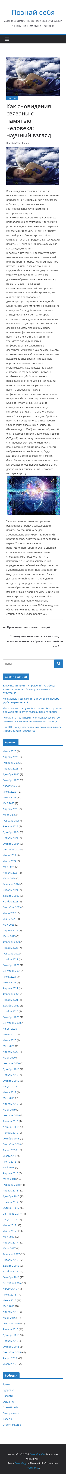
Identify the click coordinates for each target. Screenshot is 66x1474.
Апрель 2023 (10, 930)
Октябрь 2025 (11, 780)
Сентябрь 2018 (12, 1144)
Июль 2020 (9, 1034)
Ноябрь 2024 (10, 838)
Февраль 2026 (11, 762)
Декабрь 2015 (11, 1335)
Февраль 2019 (11, 1115)
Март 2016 (9, 1317)
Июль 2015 (9, 1364)
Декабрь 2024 (11, 832)
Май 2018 (8, 1167)
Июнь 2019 (9, 1092)
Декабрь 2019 (11, 1069)
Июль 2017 (9, 1225)
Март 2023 (9, 936)
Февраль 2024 (11, 884)
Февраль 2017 (11, 1254)
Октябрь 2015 (11, 1346)
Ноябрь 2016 (10, 1271)
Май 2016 (8, 1306)
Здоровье (8, 1390)
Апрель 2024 (10, 872)
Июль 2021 (9, 976)
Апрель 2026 (10, 757)
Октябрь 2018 (11, 1138)
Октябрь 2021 (11, 965)
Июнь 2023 (9, 918)
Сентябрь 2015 (12, 1352)
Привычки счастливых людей (28, 627)
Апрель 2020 (10, 1051)
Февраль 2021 (11, 994)
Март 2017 (9, 1248)
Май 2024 (8, 866)
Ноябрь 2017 (10, 1202)
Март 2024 (9, 878)
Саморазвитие (11, 1413)
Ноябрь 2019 (10, 1075)
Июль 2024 (9, 855)
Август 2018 (10, 1150)
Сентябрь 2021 (12, 971)
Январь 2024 (10, 890)
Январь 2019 (10, 1121)
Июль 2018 (9, 1155)
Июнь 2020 (9, 1040)
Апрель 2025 (10, 809)
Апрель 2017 (10, 1242)
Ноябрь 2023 (10, 901)
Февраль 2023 (11, 942)
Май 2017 (8, 1236)
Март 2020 (9, 1057)
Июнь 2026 (9, 751)
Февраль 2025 (11, 820)
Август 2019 (10, 1086)
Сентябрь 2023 (12, 907)
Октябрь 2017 (11, 1208)
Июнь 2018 (9, 1161)
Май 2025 (8, 803)
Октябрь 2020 (11, 1017)
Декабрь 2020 (11, 1005)
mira (26, 142)
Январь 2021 (10, 999)
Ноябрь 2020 (10, 1011)
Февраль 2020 (11, 1063)
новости (8, 1395)
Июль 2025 (9, 791)
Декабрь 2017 (11, 1196)
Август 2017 (10, 1219)
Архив (6, 1384)
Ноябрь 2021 (10, 959)
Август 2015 (10, 1358)
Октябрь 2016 (11, 1277)
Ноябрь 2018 (10, 1132)
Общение (12, 98)
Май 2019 (8, 1098)
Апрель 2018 (10, 1173)
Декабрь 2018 (11, 1127)
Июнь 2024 (9, 861)
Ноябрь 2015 (10, 1340)
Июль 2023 (9, 913)
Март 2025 (9, 814)
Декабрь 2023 (11, 895)
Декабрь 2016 (11, 1265)
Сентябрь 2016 (12, 1283)
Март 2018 (9, 1179)
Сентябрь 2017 (12, 1213)
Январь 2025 (10, 826)
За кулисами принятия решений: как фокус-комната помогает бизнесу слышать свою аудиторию (29, 689)
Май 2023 (8, 924)
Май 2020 (8, 1046)
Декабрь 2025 (11, 774)
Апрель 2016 (10, 1312)
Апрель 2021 (10, 988)
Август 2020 (10, 1028)
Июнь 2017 (9, 1231)
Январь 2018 (10, 1190)
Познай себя (33, 12)
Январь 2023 (10, 947)
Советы (7, 1419)
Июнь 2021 (9, 982)
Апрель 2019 (10, 1103)
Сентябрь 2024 (12, 849)
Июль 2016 (9, 1294)
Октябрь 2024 (11, 843)
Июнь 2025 (9, 797)
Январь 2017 (10, 1260)
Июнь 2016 (9, 1300)
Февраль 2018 (11, 1184)
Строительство (12, 1424)
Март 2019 (9, 1109)
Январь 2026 (10, 768)
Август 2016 (10, 1288)
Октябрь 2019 (11, 1080)
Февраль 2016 (11, 1323)
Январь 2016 (10, 1329)
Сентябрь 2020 (12, 1023)
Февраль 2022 (11, 953)
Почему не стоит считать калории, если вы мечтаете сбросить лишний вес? (33, 641)
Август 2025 (10, 786)
